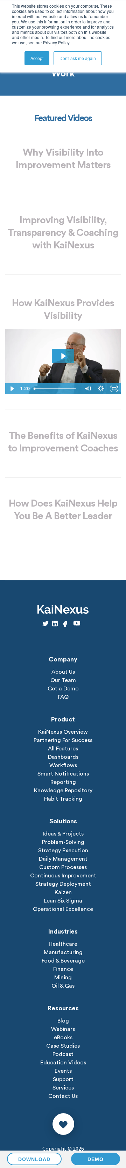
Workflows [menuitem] (63, 765)
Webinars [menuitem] (63, 1029)
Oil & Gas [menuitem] (63, 986)
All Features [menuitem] (63, 748)
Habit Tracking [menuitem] (63, 799)
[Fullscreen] (114, 388)
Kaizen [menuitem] (63, 892)
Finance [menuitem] (63, 969)
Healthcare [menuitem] (63, 944)
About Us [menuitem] (63, 672)
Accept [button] (36, 58)
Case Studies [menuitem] (63, 1046)
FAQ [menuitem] (63, 697)
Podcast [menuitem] (63, 1054)
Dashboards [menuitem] (63, 757)
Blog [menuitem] (63, 1021)
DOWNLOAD (34, 1159)
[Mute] (87, 388)
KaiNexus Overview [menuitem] (63, 732)
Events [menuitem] (63, 1071)
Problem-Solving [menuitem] (63, 842)
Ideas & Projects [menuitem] (63, 834)
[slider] (56, 388)
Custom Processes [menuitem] (63, 867)
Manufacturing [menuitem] (63, 952)
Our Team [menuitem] (63, 680)
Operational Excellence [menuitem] (63, 909)
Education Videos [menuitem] (63, 1062)
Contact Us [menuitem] (63, 1096)
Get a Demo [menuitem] (63, 688)
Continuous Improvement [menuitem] (63, 875)
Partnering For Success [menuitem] (63, 740)
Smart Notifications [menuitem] (63, 774)
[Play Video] (12, 388)
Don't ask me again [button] (77, 58)
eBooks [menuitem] (63, 1037)
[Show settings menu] (100, 388)
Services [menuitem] (63, 1088)
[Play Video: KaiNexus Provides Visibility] (63, 356)
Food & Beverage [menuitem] (63, 961)
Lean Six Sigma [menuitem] (63, 901)
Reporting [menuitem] (63, 782)
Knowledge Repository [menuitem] (63, 790)
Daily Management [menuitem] (63, 859)
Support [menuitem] (63, 1079)
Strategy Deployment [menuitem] (63, 884)
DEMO (96, 1159)
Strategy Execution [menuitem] (63, 850)
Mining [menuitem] (63, 977)
